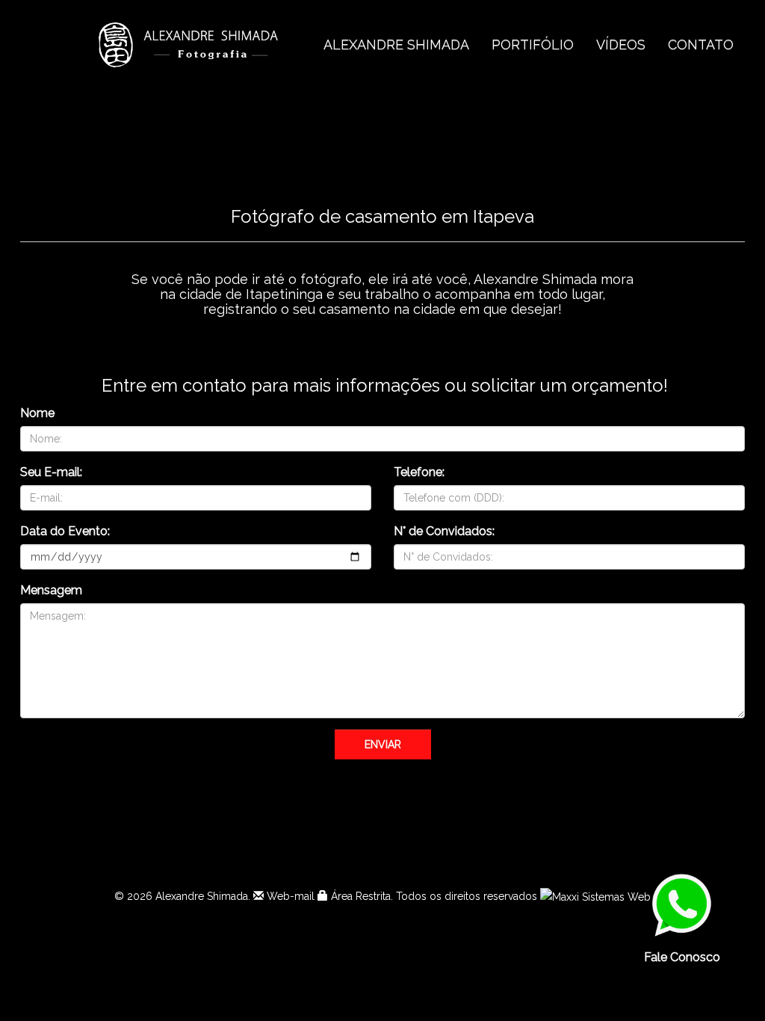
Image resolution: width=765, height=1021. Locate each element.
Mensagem (51, 590)
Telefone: (419, 472)
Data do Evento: (65, 531)
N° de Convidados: (444, 531)
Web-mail (289, 896)
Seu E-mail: (51, 472)
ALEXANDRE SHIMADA (396, 44)
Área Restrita (359, 896)
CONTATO (701, 44)
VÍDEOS (620, 44)
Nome (37, 413)
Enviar (383, 744)
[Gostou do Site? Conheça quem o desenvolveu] (595, 896)
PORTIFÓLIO (533, 44)
